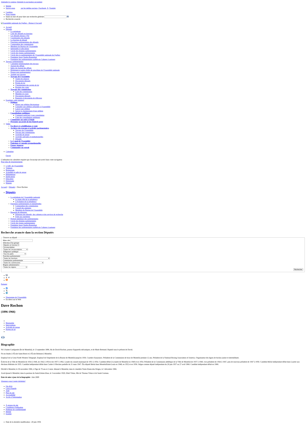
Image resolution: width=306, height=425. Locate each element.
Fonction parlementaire (11, 256)
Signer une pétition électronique (27, 105)
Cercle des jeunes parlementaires (23, 53)
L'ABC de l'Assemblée (14, 166)
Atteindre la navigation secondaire (29, 2)
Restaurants (10, 170)
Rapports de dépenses (19, 212)
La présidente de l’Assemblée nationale (25, 197)
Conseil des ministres (23, 208)
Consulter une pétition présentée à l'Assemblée (32, 107)
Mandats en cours (22, 94)
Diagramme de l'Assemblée (16, 297)
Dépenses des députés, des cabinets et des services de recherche (39, 214)
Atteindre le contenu (8, 2)
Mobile (8, 412)
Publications (10, 177)
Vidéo (8, 124)
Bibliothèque (10, 174)
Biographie (10, 323)
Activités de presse (22, 135)
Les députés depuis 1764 (20, 36)
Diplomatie (10, 181)
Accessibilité (10, 395)
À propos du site (12, 405)
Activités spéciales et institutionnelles (29, 137)
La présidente (16, 31)
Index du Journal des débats (21, 68)
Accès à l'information (14, 397)
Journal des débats (17, 66)
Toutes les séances (22, 79)
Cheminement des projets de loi (27, 85)
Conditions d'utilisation (14, 407)
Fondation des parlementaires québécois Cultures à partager (33, 59)
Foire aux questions (22, 217)
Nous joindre (11, 14)
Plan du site (10, 393)
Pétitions (14, 102)
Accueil (9, 27)
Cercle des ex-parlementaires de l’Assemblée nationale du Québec (35, 55)
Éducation (9, 179)
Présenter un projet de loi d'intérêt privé (27, 122)
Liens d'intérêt (11, 389)
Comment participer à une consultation (29, 115)
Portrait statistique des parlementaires (24, 219)
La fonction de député (19, 40)
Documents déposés (22, 81)
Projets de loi (20, 83)
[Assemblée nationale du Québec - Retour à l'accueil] (21, 23)
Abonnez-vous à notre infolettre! (13, 381)
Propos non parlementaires (20, 72)
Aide (7, 391)
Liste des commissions (23, 92)
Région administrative (11, 265)
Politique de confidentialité (16, 410)
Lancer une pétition (22, 109)
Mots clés (6, 240)
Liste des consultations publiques (27, 117)
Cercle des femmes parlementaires (23, 51)
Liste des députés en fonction (21, 34)
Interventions (11, 325)
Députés (9, 29)
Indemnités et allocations (20, 49)
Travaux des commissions (21, 89)
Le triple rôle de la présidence (26, 199)
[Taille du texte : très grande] (9, 278)
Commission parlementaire (13, 260)
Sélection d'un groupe (11, 243)
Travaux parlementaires (14, 62)
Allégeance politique (10, 252)
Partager (4, 284)
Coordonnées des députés (20, 38)
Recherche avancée (13, 19)
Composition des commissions (22, 44)
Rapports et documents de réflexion (28, 98)
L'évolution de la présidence (25, 202)
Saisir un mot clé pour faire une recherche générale (25, 17)
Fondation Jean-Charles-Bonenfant (24, 57)
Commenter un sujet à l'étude (22, 120)
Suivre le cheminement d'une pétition (29, 111)
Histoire (9, 183)
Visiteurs (9, 168)
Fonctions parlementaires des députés (24, 42)
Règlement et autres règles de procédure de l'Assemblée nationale (35, 70)
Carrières (9, 12)
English (8, 414)
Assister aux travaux (18, 74)
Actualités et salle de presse (16, 172)
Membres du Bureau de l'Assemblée (24, 46)
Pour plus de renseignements (11, 162)
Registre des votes (22, 87)
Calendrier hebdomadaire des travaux (25, 64)
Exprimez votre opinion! (15, 100)
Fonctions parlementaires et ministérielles (26, 204)
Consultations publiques (20, 113)
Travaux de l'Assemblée (20, 77)
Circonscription (8, 247)
